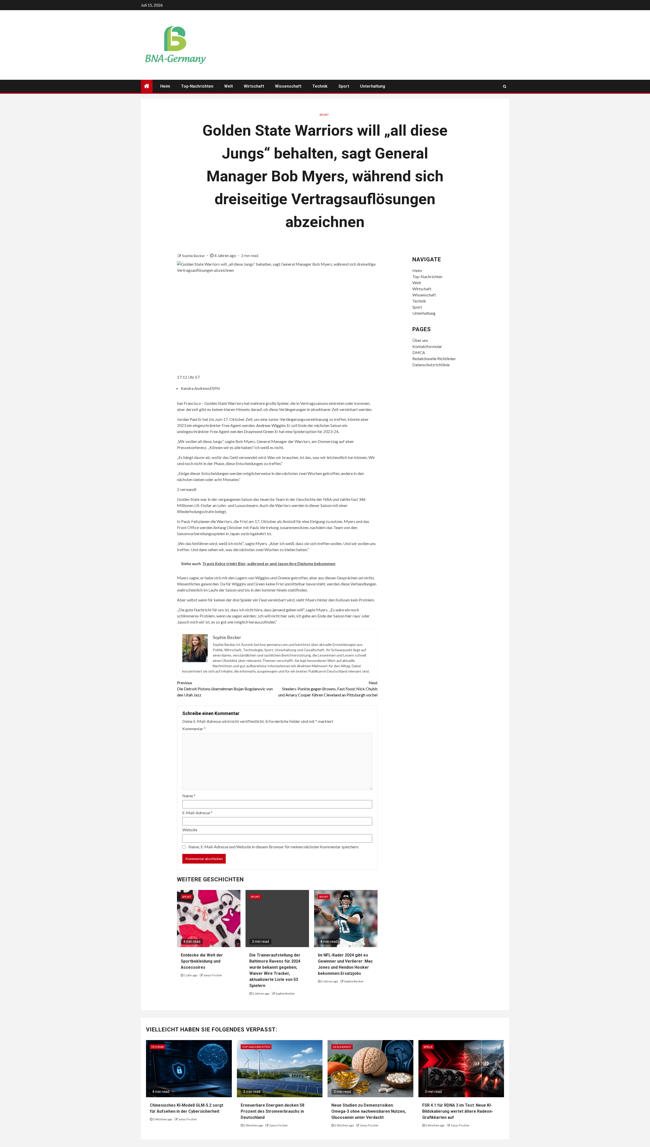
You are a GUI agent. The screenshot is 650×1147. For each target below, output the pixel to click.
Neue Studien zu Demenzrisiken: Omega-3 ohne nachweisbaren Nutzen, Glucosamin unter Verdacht (368, 1111)
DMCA (418, 352)
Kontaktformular (427, 346)
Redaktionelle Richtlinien (434, 358)
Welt (228, 86)
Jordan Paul (187, 419)
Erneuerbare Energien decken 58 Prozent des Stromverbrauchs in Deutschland (272, 1111)
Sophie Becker (194, 255)
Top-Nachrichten (197, 86)
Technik (320, 86)
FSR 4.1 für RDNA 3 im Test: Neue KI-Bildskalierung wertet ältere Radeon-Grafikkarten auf (457, 1111)
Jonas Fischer (212, 975)
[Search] (504, 86)
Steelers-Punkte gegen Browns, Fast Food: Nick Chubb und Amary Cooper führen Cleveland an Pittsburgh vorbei (328, 688)
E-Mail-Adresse (197, 812)
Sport (343, 86)
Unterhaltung (372, 86)
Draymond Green (259, 431)
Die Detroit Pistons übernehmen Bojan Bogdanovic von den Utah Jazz (225, 688)
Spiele (428, 1047)
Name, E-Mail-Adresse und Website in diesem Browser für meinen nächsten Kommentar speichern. (273, 846)
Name (189, 795)
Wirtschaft (254, 86)
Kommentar (194, 728)
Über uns (420, 340)
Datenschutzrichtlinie (431, 364)
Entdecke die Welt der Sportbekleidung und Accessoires (202, 961)
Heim (165, 86)
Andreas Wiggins (271, 425)
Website (189, 829)
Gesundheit (342, 1047)
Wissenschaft (288, 86)
